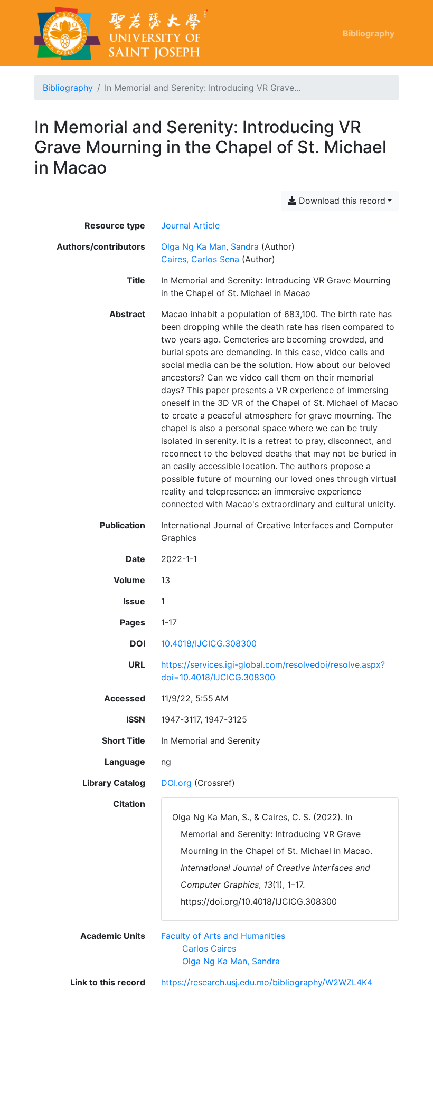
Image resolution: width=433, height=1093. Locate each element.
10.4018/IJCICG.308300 (209, 643)
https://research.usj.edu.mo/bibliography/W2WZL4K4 (266, 982)
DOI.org (176, 782)
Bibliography (368, 33)
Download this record (340, 200)
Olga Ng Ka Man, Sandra (210, 246)
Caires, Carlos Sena (200, 259)
